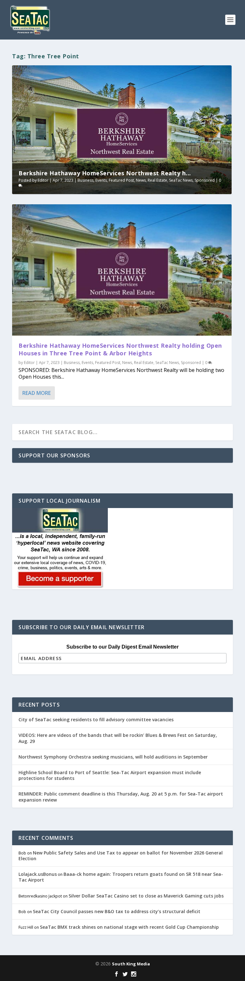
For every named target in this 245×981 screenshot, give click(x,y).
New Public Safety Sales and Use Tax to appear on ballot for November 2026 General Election (121, 855)
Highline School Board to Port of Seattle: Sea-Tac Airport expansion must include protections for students (110, 775)
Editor (43, 180)
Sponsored (205, 180)
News (141, 180)
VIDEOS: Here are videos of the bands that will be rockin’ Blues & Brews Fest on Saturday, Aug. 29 (118, 738)
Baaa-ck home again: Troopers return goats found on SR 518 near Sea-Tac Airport (121, 877)
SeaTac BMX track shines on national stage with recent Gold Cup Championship (129, 927)
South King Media (131, 964)
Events (101, 180)
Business (85, 180)
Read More (36, 392)
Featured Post (121, 180)
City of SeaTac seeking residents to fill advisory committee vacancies (96, 719)
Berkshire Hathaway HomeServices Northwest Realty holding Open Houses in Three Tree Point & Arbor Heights (120, 349)
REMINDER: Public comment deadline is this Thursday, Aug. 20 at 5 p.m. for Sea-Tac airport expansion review (121, 797)
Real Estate (157, 180)
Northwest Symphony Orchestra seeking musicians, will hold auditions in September (113, 757)
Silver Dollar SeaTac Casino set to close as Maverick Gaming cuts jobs (146, 896)
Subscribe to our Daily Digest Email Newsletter (122, 647)
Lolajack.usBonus (38, 874)
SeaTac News (181, 180)
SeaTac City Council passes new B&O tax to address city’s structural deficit (116, 911)
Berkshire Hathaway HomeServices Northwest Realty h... (105, 173)
